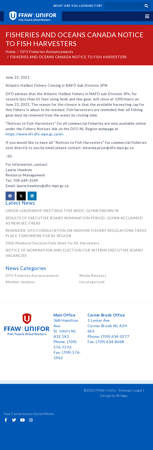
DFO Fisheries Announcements (32, 275)
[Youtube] (23, 420)
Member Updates (20, 282)
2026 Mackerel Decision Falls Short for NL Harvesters (52, 243)
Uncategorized (92, 282)
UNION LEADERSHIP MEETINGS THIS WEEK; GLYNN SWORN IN (62, 210)
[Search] (146, 6)
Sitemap (124, 390)
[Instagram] (31, 420)
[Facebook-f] (6, 420)
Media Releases (92, 275)
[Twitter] (14, 420)
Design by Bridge (113, 395)
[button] (10, 196)
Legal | (139, 390)
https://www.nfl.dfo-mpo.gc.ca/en (34, 134)
